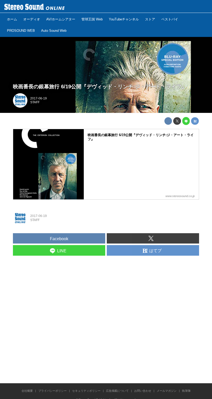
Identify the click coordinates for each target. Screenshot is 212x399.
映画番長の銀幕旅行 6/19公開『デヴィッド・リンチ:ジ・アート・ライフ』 (100, 86)
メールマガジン (167, 390)
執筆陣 (186, 390)
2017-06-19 (38, 98)
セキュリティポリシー (86, 390)
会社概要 (27, 390)
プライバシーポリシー (52, 390)
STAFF (35, 102)
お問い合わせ (142, 390)
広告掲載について (117, 390)
